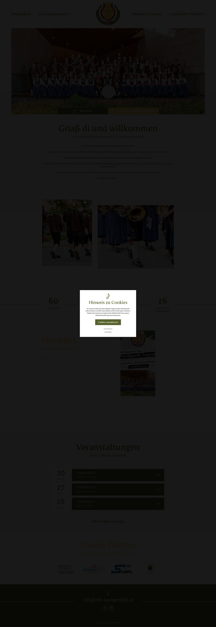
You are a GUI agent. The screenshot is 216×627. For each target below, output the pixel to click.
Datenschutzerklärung (102, 315)
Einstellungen (108, 332)
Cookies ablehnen (108, 328)
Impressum (116, 315)
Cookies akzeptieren (108, 322)
